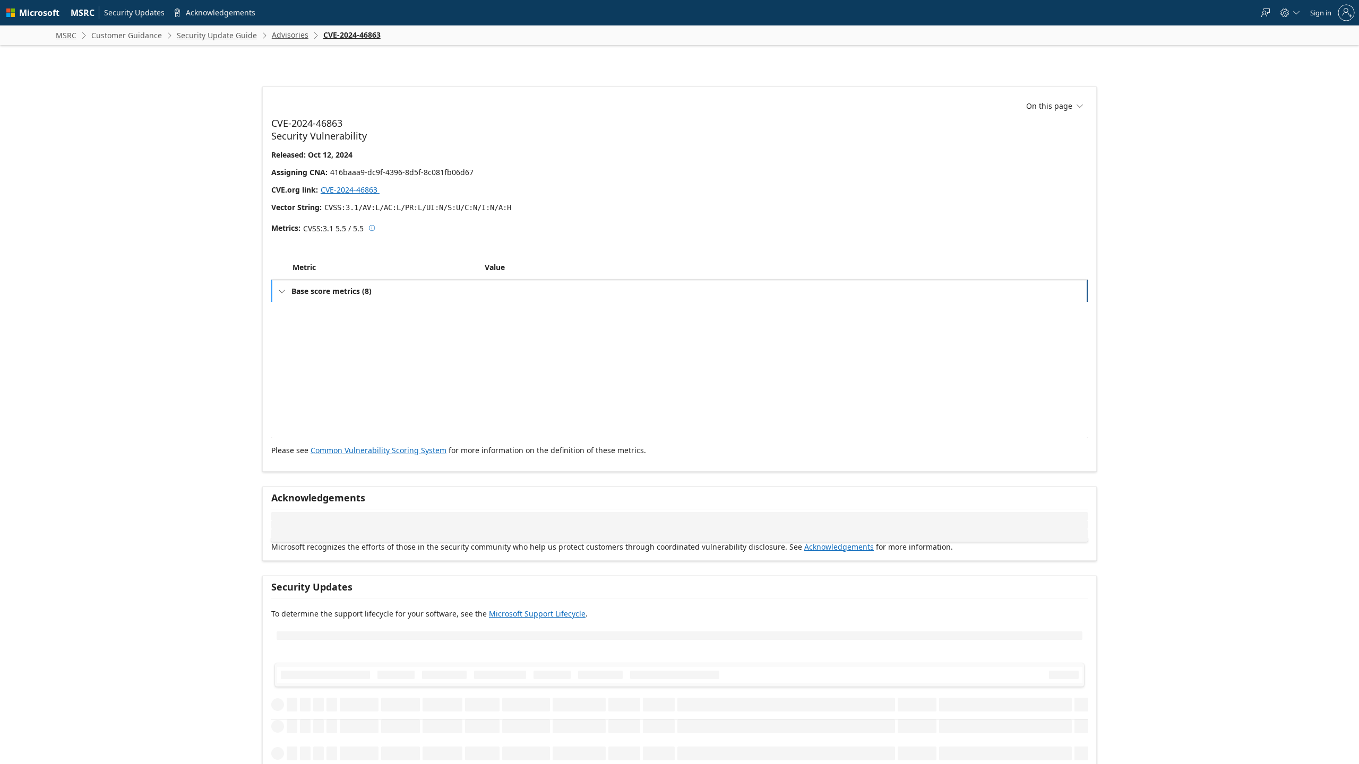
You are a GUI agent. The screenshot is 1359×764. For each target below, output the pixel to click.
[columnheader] (386, 291)
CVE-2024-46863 (354, 190)
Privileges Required (327, 366)
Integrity (311, 434)
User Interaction (323, 383)
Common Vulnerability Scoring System (378, 473)
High (498, 451)
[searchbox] (342, 689)
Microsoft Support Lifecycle (537, 637)
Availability (315, 451)
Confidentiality (320, 417)
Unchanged (509, 400)
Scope (308, 400)
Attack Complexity (325, 349)
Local (499, 332)
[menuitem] (83, 12)
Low (497, 349)
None (500, 383)
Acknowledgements (839, 570)
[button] (482, 291)
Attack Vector (319, 332)
